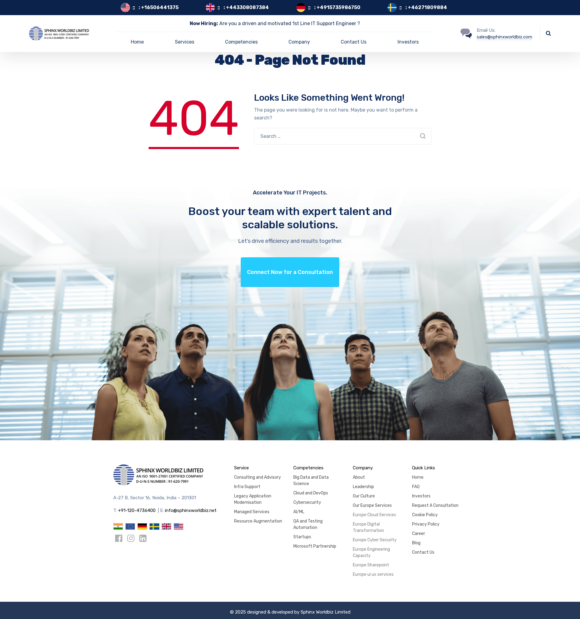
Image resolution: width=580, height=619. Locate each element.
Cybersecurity (307, 502)
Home (137, 42)
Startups (302, 536)
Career (418, 533)
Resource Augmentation (258, 521)
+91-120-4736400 (137, 510)
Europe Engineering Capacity (371, 552)
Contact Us (353, 42)
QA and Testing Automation (308, 524)
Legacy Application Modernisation (252, 499)
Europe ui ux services (373, 574)
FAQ (416, 486)
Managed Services (251, 511)
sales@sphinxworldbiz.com (504, 37)
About (359, 477)
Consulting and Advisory (257, 477)
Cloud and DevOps (310, 493)
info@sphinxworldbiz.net (191, 510)
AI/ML (298, 511)
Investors (408, 42)
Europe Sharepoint (371, 565)
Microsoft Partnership (314, 546)
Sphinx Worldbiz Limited (325, 612)
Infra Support (247, 486)
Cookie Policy (425, 514)
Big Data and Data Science (311, 480)
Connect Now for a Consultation (290, 272)
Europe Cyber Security (375, 539)
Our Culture (364, 496)
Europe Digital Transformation (368, 527)
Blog (416, 543)
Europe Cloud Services (374, 514)
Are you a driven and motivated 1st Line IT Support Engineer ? (275, 23)
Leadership (363, 486)
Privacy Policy (426, 524)
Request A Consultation (435, 505)
